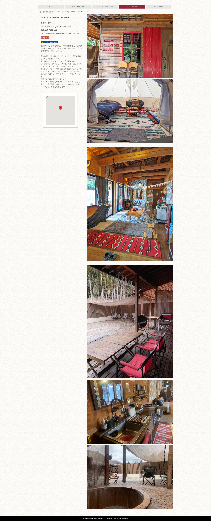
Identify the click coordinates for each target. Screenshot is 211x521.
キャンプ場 (65, 12)
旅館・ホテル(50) (78, 7)
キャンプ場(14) (132, 7)
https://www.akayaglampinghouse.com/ (62, 33)
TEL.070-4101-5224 (49, 30)
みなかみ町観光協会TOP (46, 12)
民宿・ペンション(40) (105, 7)
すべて (51, 7)
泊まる (58, 12)
